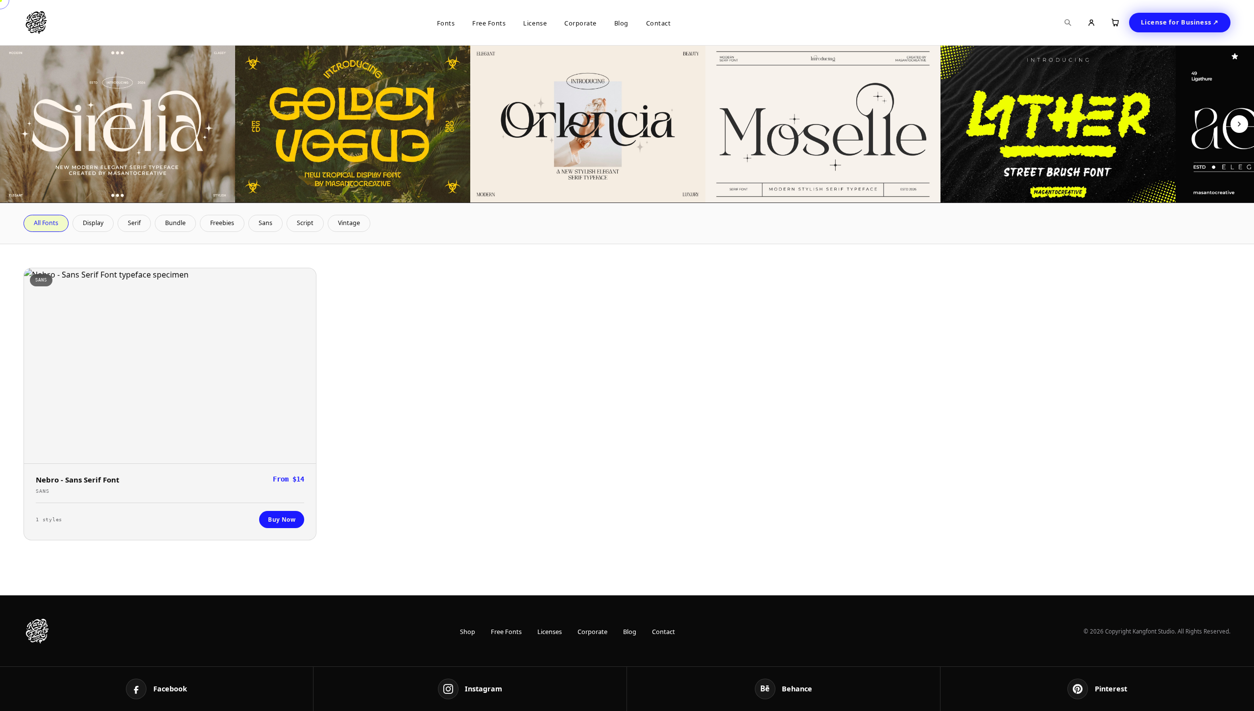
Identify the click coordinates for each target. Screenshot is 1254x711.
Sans (265, 223)
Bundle (175, 223)
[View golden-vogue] (352, 124)
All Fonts (46, 223)
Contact (658, 23)
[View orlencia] (587, 124)
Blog (621, 23)
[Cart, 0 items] (1115, 22)
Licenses (549, 631)
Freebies (222, 223)
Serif (134, 223)
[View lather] (1058, 124)
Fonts (446, 23)
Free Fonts (489, 23)
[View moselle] (822, 124)
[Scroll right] (1239, 124)
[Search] (1068, 22)
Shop (467, 631)
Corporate (580, 23)
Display (93, 223)
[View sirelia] (117, 124)
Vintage (349, 223)
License (535, 23)
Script (305, 223)
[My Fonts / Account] (1091, 22)
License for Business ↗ (1180, 22)
